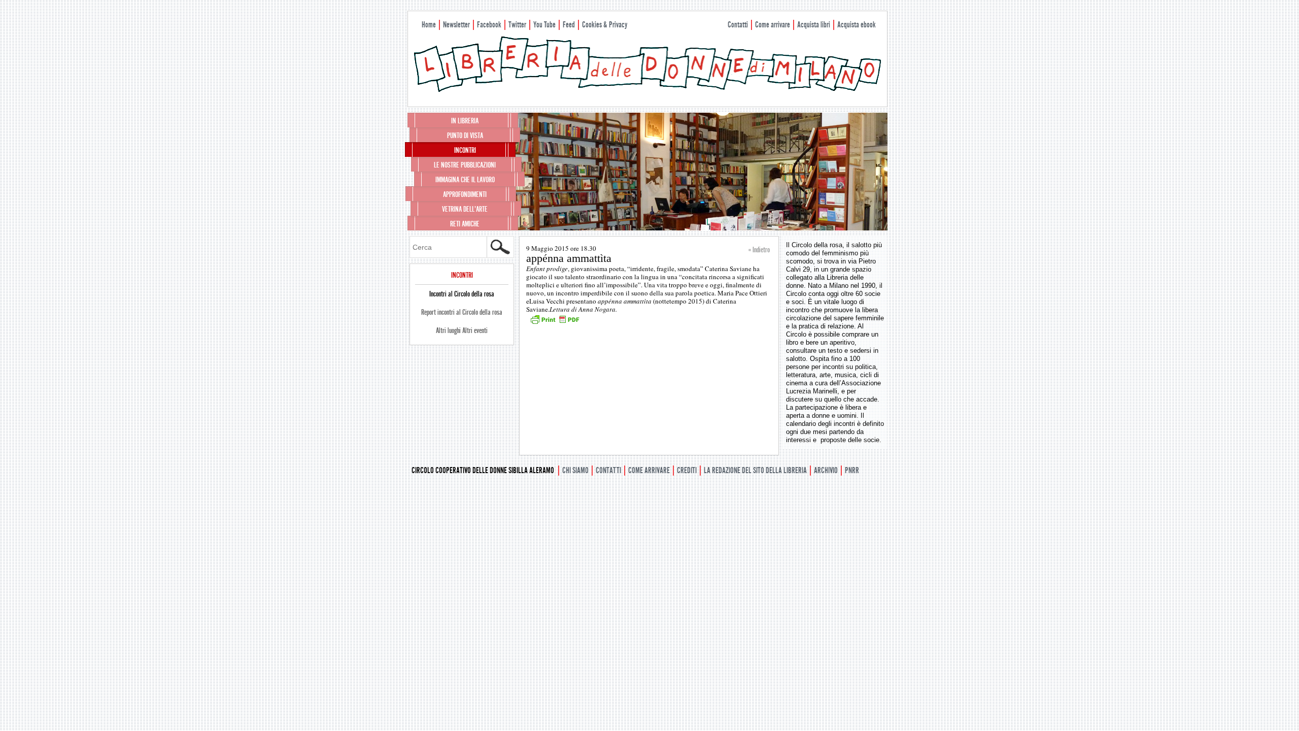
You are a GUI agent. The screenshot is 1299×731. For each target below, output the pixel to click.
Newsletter (456, 24)
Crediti (687, 470)
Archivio (826, 470)
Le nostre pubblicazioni (465, 165)
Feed (569, 24)
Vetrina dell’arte (465, 209)
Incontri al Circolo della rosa (461, 294)
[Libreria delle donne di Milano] (647, 89)
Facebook (489, 24)
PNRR (852, 470)
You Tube (544, 24)
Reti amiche (465, 224)
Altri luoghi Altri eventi (462, 330)
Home (429, 24)
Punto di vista (465, 135)
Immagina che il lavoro (465, 180)
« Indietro (759, 250)
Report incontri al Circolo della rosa (461, 312)
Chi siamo (575, 470)
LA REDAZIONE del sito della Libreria (755, 470)
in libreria (464, 121)
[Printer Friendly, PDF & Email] (554, 322)
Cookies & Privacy (604, 24)
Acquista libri (813, 24)
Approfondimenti (465, 194)
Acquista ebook (856, 24)
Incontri (465, 150)
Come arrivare (772, 24)
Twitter (517, 24)
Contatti (738, 24)
